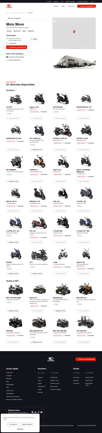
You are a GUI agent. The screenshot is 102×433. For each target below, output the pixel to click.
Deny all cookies (27, 424)
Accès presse (9, 390)
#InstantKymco (10, 393)
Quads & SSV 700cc (89, 384)
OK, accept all (13, 424)
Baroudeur (76, 380)
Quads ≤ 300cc (89, 377)
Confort (40, 389)
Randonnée (76, 377)
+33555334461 (13, 43)
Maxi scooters (54, 386)
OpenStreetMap (87, 48)
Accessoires (9, 372)
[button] (74, 31)
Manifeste (56, 1)
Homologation (10, 384)
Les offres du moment (82, 1)
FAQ (62, 1)
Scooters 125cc (54, 380)
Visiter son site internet (15, 60)
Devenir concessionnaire (12, 396)
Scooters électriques (55, 389)
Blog (7, 381)
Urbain (39, 380)
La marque (49, 1)
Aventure (40, 377)
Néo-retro (40, 392)
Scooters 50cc (54, 377)
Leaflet (69, 48)
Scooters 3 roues (54, 383)
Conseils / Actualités (70, 1)
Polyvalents (76, 383)
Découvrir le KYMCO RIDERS (14, 399)
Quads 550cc (88, 380)
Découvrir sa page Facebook (16, 57)
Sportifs (40, 383)
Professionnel (41, 386)
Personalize (20, 429)
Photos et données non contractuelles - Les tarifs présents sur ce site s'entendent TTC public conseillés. (46, 425)
